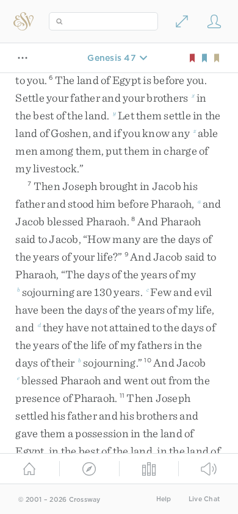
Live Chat (204, 499)
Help (163, 499)
